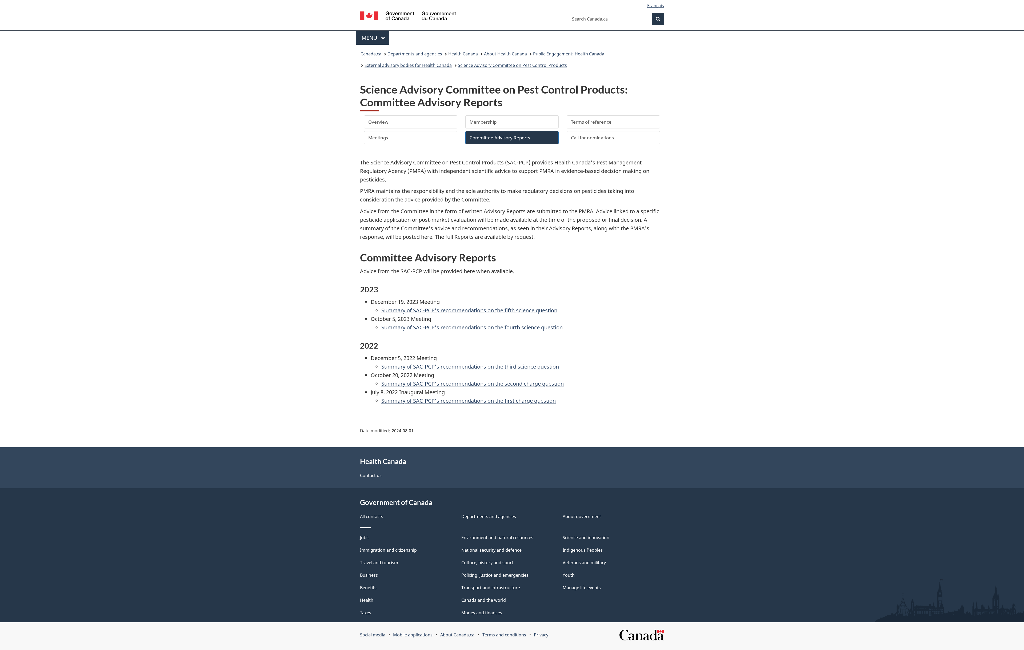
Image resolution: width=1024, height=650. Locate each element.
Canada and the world (483, 600)
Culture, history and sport (487, 563)
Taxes (365, 613)
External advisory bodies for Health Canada (408, 65)
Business (369, 575)
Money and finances (481, 613)
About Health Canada (505, 54)
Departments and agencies (414, 54)
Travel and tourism (379, 563)
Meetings (378, 138)
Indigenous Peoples (583, 550)
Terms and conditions (504, 635)
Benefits (368, 588)
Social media (372, 635)
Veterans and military (584, 563)
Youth (569, 575)
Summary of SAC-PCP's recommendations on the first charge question (468, 400)
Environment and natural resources (497, 537)
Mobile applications (413, 635)
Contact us (371, 475)
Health (366, 600)
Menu (370, 37)
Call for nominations (592, 138)
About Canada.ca (457, 635)
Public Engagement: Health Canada (568, 54)
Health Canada (463, 54)
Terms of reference (591, 122)
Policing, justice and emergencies (495, 575)
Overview (378, 122)
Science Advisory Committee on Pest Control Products (512, 65)
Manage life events (582, 588)
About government (582, 516)
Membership (483, 122)
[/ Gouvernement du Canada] (408, 16)
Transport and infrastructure (490, 588)
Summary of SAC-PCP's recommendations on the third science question (470, 366)
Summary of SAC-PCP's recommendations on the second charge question (472, 383)
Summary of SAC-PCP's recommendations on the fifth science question (469, 310)
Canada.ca (371, 54)
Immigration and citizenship (388, 550)
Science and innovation (586, 537)
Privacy (541, 635)
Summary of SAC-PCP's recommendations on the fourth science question (472, 327)
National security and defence (491, 550)
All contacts (371, 516)
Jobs (364, 537)
